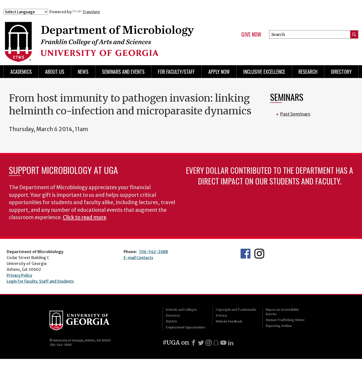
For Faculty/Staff (176, 71)
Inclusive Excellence (264, 71)
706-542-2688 (153, 251)
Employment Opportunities (185, 327)
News (83, 71)
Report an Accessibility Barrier (282, 312)
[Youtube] (223, 343)
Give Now (251, 34)
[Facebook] (194, 343)
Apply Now (219, 71)
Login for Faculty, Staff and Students (40, 281)
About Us (54, 71)
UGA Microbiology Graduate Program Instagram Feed (259, 254)
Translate (91, 11)
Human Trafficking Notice (285, 320)
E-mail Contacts (138, 257)
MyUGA (171, 321)
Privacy (221, 315)
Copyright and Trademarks (236, 309)
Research (307, 71)
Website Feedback (229, 321)
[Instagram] (209, 343)
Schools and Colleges (181, 309)
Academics (21, 71)
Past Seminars (295, 114)
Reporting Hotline (279, 326)
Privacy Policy (19, 275)
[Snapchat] (216, 343)
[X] (201, 343)
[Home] (102, 36)
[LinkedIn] (231, 343)
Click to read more (84, 217)
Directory (341, 71)
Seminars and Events (123, 71)
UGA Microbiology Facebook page (245, 254)
